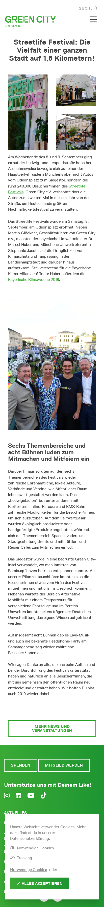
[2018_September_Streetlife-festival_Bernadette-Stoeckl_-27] (76, 90)
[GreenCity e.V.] (30, 21)
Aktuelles (15, 812)
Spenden (20, 765)
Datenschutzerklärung (29, 838)
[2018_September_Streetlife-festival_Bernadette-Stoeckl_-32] (76, 132)
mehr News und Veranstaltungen (52, 728)
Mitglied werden (64, 765)
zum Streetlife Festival (52, 708)
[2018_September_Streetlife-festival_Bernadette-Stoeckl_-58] (28, 112)
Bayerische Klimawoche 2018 (33, 279)
